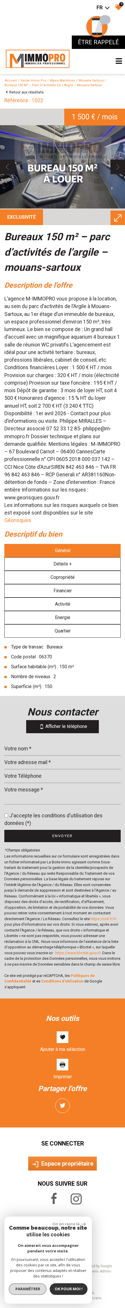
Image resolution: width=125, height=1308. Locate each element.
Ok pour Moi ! (69, 1288)
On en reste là (66, 1223)
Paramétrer (27, 1288)
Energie (62, 617)
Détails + (62, 564)
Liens (94, 1271)
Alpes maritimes (62, 80)
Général (62, 550)
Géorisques (17, 520)
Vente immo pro (33, 80)
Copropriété (63, 577)
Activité (62, 604)
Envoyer (62, 836)
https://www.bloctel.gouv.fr (78, 953)
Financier (62, 590)
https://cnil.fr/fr (103, 919)
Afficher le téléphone (65, 726)
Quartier (63, 631)
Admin (105, 1271)
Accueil (11, 80)
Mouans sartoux (91, 80)
